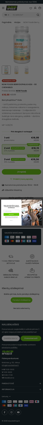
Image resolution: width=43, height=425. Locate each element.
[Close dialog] (41, 201)
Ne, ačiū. (11, 220)
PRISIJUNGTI (11, 214)
